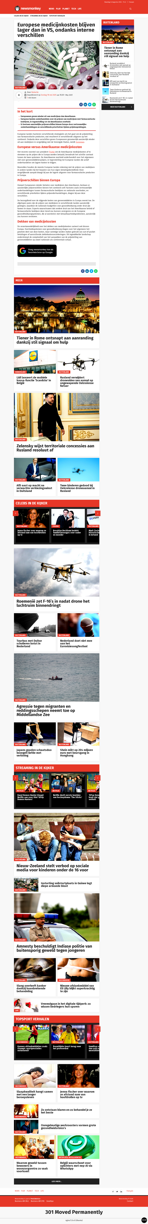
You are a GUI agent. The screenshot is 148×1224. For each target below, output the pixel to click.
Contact (130, 1201)
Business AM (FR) (37, 1201)
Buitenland (20, 88)
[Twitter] (117, 1191)
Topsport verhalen (57, 16)
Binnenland (20, 372)
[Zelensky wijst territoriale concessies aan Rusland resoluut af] (56, 394)
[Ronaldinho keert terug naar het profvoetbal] (68, 1026)
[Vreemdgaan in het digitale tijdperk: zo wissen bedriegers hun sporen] (26, 999)
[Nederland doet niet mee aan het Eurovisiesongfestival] (78, 614)
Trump (52, 152)
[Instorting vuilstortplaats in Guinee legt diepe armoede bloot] (26, 879)
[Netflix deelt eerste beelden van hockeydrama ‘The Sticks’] (68, 775)
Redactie (34, 92)
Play (58, 9)
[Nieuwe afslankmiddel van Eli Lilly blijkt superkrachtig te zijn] (78, 959)
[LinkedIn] (121, 1191)
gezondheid (64, 980)
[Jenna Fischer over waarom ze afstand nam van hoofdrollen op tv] (78, 1065)
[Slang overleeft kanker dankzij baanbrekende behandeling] (35, 959)
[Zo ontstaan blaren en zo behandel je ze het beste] (26, 1105)
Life (79, 9)
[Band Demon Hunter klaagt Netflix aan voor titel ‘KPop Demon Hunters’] (32, 775)
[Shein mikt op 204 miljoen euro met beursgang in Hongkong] (78, 724)
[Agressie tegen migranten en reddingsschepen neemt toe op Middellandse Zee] (56, 654)
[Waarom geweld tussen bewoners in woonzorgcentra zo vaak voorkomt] (35, 1136)
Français (131, 2)
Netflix (20, 791)
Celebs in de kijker (21, 16)
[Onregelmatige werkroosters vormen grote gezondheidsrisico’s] (26, 1121)
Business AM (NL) (22, 1201)
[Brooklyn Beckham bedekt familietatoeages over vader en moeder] (68, 510)
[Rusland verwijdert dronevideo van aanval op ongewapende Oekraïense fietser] (78, 351)
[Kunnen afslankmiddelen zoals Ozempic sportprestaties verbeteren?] (32, 1026)
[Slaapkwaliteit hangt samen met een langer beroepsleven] (35, 1065)
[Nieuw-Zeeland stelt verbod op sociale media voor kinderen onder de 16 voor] (56, 814)
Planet (66, 9)
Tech (73, 9)
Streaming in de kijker (39, 16)
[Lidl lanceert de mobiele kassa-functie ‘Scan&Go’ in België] (35, 351)
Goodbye (50, 1201)
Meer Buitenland (121, 107)
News (51, 9)
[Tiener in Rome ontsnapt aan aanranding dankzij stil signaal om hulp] (56, 286)
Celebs (56, 526)
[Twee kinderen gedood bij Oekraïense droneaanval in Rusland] (78, 459)
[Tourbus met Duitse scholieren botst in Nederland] (35, 614)
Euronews (80, 142)
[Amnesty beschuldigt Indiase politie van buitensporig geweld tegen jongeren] (56, 894)
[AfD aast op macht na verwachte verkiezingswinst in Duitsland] (35, 459)
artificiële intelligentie (70, 1157)
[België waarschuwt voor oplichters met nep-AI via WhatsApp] (78, 1136)
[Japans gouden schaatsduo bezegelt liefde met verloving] (35, 724)
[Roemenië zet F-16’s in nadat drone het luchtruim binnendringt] (56, 549)
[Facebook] (113, 1191)
